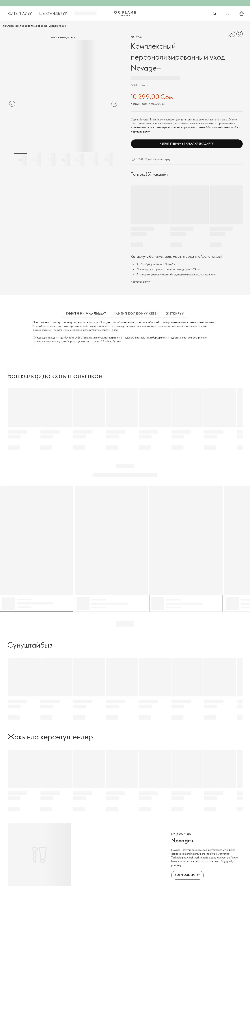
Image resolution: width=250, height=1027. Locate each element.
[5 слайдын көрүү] (77, 159)
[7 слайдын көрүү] (106, 159)
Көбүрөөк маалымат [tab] (86, 313)
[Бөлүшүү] (232, 34)
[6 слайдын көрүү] (91, 159)
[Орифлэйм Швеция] (125, 13)
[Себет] (241, 13)
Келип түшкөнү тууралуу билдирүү (187, 143)
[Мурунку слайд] (12, 104)
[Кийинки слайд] (114, 104)
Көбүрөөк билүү (140, 131)
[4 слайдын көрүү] (63, 159)
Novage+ (138, 37)
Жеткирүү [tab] (175, 313)
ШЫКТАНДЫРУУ (53, 13)
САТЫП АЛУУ (20, 13)
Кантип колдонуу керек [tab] (136, 313)
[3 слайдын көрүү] (49, 159)
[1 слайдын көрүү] (20, 159)
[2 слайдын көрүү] (34, 159)
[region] (63, 96)
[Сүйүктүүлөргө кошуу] (239, 34)
